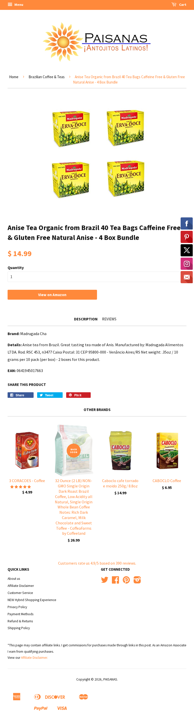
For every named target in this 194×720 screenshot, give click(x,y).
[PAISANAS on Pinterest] (126, 582)
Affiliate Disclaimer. (34, 657)
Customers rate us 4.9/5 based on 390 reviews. (97, 563)
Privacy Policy (17, 607)
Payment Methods (20, 614)
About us (14, 579)
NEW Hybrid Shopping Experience (32, 600)
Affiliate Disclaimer (21, 586)
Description (86, 319)
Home (13, 76)
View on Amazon (52, 294)
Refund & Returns (20, 621)
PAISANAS (110, 679)
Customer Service (20, 593)
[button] (21, 487)
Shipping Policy (19, 628)
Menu (18, 4)
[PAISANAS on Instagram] (137, 582)
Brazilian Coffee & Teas (47, 76)
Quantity (16, 267)
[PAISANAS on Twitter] (104, 582)
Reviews (109, 319)
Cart (182, 4)
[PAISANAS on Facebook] (115, 582)
